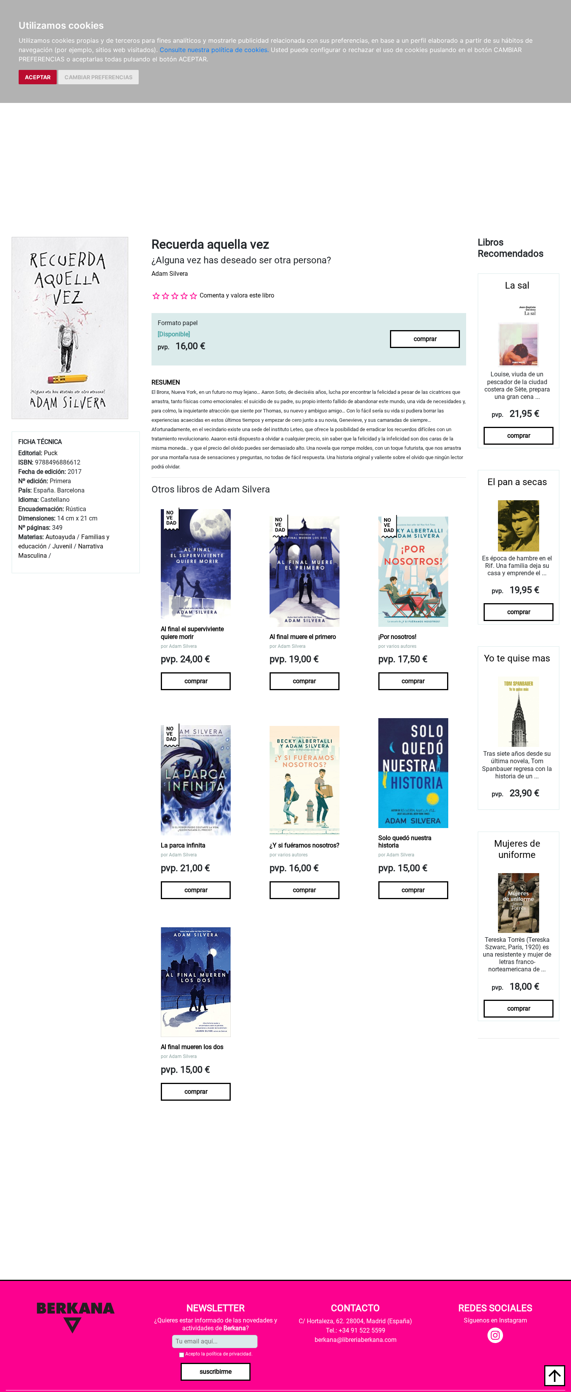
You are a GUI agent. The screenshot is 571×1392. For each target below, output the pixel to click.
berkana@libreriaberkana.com (356, 1339)
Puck (50, 453)
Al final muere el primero (303, 636)
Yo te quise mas (517, 658)
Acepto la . (218, 1354)
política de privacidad (228, 1354)
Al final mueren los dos (192, 1047)
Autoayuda (60, 537)
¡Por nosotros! (397, 636)
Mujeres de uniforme (517, 849)
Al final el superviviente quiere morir (192, 632)
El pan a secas (517, 482)
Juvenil (62, 546)
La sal (517, 285)
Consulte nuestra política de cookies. (214, 50)
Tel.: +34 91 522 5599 (355, 1330)
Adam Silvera (169, 273)
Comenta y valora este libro (237, 295)
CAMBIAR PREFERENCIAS (98, 77)
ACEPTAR (37, 77)
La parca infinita (183, 845)
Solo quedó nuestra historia (405, 841)
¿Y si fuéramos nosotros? (304, 845)
